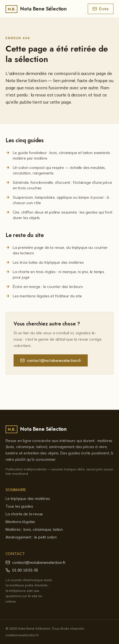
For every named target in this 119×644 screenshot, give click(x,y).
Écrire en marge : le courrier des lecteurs (48, 286)
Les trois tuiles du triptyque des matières (48, 262)
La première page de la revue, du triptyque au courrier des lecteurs (60, 250)
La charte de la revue (24, 513)
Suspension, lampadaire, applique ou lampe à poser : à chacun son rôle (61, 200)
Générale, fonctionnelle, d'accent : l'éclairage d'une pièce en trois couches (62, 185)
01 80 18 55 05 (25, 570)
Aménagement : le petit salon (31, 537)
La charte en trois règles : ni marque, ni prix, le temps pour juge (58, 274)
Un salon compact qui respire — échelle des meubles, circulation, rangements (59, 170)
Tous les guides (19, 506)
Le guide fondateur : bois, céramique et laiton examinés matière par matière (61, 155)
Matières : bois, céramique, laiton (34, 529)
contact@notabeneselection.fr (54, 360)
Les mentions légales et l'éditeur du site (47, 295)
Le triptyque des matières (28, 498)
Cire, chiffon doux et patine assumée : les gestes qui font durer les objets (62, 215)
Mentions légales (20, 521)
